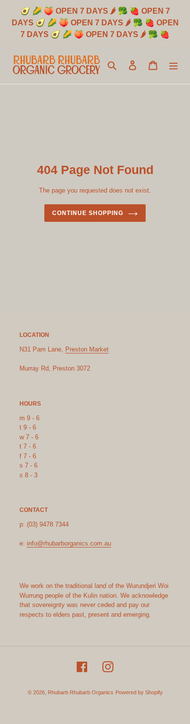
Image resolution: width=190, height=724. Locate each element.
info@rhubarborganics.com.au (69, 543)
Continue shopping (87, 213)
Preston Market (87, 349)
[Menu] (173, 65)
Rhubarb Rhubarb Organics (81, 692)
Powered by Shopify (139, 692)
